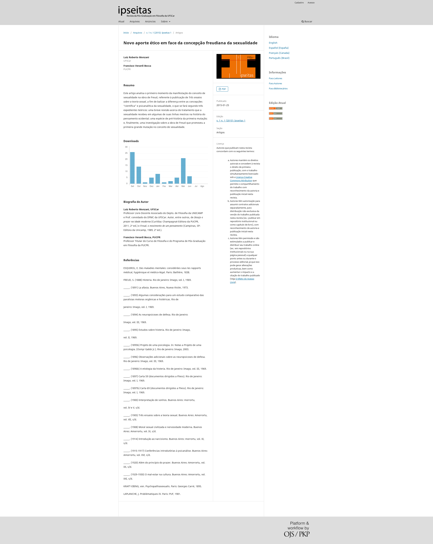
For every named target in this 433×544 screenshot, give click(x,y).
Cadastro (299, 2)
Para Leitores (275, 78)
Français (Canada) (279, 52)
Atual (121, 21)
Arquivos (135, 21)
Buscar (308, 21)
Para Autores (275, 83)
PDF (223, 88)
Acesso (311, 2)
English (273, 42)
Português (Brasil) (279, 58)
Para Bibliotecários (278, 88)
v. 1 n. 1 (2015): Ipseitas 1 (158, 32)
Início (126, 32)
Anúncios (150, 21)
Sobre (164, 21)
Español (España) (279, 47)
